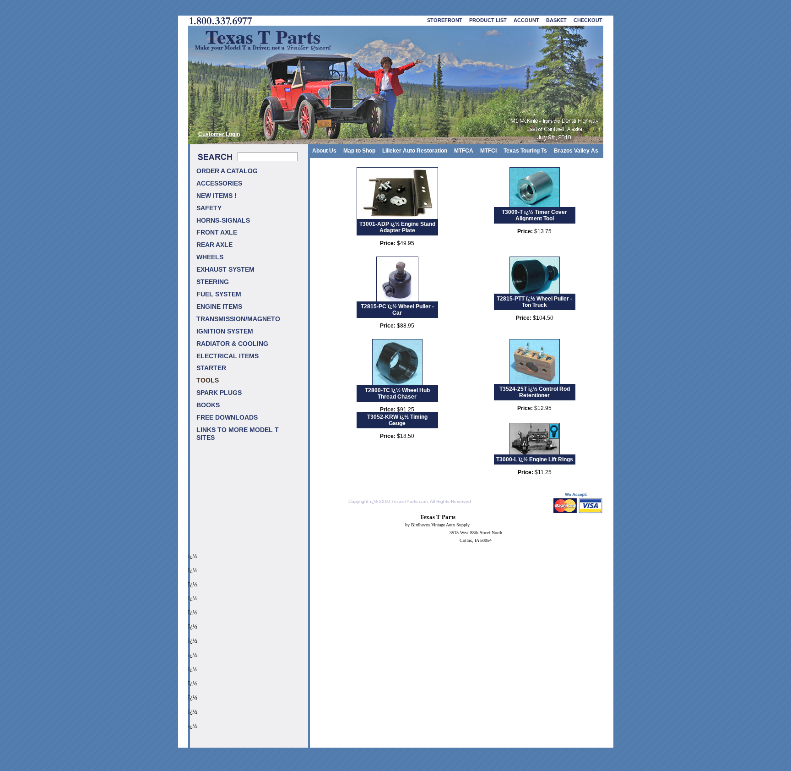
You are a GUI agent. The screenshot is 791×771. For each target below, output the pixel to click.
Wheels (209, 257)
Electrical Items (227, 356)
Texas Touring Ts (525, 151)
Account (526, 20)
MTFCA (463, 151)
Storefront (444, 20)
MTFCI (488, 151)
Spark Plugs (219, 392)
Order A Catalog (227, 171)
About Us (324, 151)
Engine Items (219, 306)
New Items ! (216, 195)
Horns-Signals (223, 220)
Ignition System (224, 331)
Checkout (588, 20)
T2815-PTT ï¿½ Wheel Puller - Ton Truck (534, 301)
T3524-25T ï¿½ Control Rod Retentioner (534, 392)
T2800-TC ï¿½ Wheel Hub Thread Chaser (397, 393)
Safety (209, 208)
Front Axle (216, 232)
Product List (488, 20)
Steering (212, 282)
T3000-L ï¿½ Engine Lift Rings (534, 459)
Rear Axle (214, 244)
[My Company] (395, 85)
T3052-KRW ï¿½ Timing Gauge (397, 420)
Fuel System (218, 294)
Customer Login (219, 134)
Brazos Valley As (576, 151)
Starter (211, 368)
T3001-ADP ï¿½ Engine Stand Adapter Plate (397, 227)
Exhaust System (225, 269)
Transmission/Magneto (238, 319)
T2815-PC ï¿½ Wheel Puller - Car (397, 309)
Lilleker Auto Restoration (414, 151)
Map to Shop (359, 151)
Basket (556, 20)
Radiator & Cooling (232, 343)
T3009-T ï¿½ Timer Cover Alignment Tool (534, 215)
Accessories (219, 183)
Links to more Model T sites (237, 434)
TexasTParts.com (409, 501)
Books (208, 405)
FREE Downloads (227, 417)
